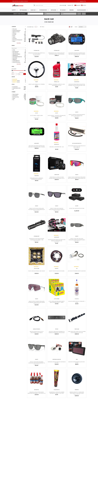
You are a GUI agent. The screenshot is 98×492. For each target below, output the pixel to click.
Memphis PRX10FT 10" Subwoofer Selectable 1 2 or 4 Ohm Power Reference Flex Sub (77, 393)
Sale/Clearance (81, 10)
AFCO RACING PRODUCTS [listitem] (17, 56)
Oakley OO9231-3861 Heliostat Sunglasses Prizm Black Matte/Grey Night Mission (77, 239)
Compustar (56, 174)
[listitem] (19, 79)
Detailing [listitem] (14, 33)
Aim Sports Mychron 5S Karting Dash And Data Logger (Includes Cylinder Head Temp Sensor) (76, 54)
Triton (56, 329)
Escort (76, 205)
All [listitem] (13, 89)
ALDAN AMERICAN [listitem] (16, 60)
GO (24, 73)
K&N (77, 359)
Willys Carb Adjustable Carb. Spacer (36, 270)
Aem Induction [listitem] (15, 52)
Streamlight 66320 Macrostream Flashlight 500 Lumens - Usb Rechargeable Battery (36, 239)
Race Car (33, 10)
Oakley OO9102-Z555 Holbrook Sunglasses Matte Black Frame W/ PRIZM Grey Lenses (56, 209)
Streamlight (36, 50)
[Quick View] (44, 32)
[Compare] (44, 37)
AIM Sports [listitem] (15, 59)
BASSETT (56, 268)
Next (43, 26)
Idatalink (37, 175)
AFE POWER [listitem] (15, 58)
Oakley (76, 112)
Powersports (43, 10)
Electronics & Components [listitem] (17, 39)
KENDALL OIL (56, 81)
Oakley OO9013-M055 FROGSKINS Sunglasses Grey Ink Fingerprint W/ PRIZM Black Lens (36, 363)
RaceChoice (76, 81)
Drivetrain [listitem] (15, 38)
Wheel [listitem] (14, 98)
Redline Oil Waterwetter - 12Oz (57, 146)
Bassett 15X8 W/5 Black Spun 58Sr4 (56, 270)
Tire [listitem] (13, 99)
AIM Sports (76, 50)
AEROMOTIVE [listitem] (15, 55)
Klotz (36, 113)
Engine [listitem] (14, 41)
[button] (77, 5)
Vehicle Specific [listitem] (15, 94)
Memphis (77, 389)
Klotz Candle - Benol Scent (36, 115)
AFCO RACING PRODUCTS (76, 143)
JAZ (76, 268)
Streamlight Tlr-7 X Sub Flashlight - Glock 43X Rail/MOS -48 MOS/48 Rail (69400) (56, 54)
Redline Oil (56, 144)
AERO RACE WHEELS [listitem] (16, 54)
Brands (72, 10)
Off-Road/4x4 (23, 10)
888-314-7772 (83, 1)
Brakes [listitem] (14, 35)
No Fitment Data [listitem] (16, 96)
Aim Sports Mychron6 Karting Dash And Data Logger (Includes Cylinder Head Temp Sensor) (36, 147)
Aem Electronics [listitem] (16, 51)
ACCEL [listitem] (14, 50)
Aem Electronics (36, 329)
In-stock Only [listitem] (15, 86)
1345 (40, 26)
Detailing (53, 10)
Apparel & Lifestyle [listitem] (16, 31)
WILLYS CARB (36, 268)
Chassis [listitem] (14, 37)
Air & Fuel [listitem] (14, 34)
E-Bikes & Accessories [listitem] (16, 30)
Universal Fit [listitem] (15, 95)
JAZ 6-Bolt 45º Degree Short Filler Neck (77, 270)
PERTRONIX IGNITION (57, 359)
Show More (19, 43)
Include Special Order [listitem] (17, 88)
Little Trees (56, 298)
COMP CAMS (77, 329)
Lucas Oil (77, 298)
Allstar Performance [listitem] (16, 62)
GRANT (36, 81)
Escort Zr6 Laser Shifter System (76, 208)
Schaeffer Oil (57, 389)
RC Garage (63, 10)
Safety (14, 10)
